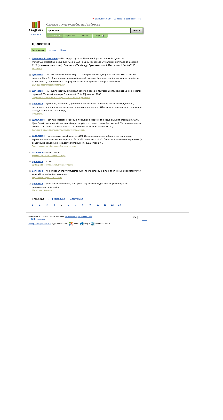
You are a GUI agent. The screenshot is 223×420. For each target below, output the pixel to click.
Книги (85, 36)
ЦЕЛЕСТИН (38, 119)
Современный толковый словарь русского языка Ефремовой (61, 97)
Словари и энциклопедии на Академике (73, 24)
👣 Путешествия (38, 219)
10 (98, 204)
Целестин (37, 74)
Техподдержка (71, 216)
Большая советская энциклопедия (48, 85)
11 (105, 204)
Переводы (70, 36)
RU (139, 19)
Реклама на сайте (85, 216)
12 (112, 204)
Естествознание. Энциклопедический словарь (54, 146)
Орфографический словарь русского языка (52, 165)
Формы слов (37, 114)
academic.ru (36, 34)
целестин (37, 103)
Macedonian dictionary (42, 190)
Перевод (52, 50)
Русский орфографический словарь (48, 155)
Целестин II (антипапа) (45, 58)
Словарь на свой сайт (124, 19)
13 (119, 204)
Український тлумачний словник (47, 177)
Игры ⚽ (100, 36)
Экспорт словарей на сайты (39, 224)
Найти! (137, 30)
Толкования (54, 36)
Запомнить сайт (103, 19)
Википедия (37, 69)
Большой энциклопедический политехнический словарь (58, 130)
